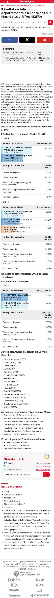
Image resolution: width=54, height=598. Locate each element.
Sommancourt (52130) (13, 401)
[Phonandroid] (40, 595)
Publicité (41, 562)
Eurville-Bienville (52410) (14, 375)
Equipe (21, 562)
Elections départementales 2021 (20, 6)
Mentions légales (34, 567)
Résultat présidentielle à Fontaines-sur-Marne (23, 422)
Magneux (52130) (11, 381)
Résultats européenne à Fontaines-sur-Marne (23, 428)
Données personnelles (40, 564)
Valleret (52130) (10, 407)
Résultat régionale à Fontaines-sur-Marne (21, 418)
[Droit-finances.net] (40, 585)
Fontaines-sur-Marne (36, 58)
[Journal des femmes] (14, 580)
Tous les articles (11, 564)
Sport (7, 466)
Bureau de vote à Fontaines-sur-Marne (20, 415)
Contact (48, 562)
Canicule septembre (13, 494)
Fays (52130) (9, 378)
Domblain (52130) (11, 372)
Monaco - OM (10, 498)
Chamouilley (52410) (12, 362)
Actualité (9, 463)
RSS (19, 564)
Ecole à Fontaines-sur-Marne (16, 445)
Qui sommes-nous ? (10, 562)
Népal (6, 491)
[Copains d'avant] (14, 590)
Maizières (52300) (11, 385)
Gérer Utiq (23, 567)
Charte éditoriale (30, 562)
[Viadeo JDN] (40, 590)
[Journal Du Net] (14, 585)
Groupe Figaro (46, 567)
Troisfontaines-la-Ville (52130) (16, 404)
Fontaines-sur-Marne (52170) (16, 442)
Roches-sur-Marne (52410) (15, 397)
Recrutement (27, 564)
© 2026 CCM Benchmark (27, 569)
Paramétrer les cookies (10, 567)
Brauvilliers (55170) (33, 27)
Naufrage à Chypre (12, 501)
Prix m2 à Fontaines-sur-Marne (17, 449)
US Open (8, 507)
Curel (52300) (9, 369)
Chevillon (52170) (11, 366)
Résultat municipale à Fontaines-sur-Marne (22, 431)
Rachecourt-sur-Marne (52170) (17, 394)
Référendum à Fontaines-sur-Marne (19, 434)
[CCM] (40, 580)
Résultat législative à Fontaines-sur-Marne (22, 425)
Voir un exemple (43, 463)
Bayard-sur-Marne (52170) (15, 359)
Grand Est (40, 6)
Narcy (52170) (17, 27)
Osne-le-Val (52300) (12, 391)
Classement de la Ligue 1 (14, 504)
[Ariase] (14, 595)
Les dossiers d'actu (13, 469)
